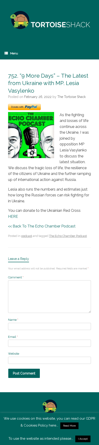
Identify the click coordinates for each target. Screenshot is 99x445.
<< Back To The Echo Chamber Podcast (42, 226)
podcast (26, 236)
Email (13, 337)
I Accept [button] (83, 438)
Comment (15, 277)
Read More (69, 425)
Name (13, 319)
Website (13, 353)
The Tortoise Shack (71, 97)
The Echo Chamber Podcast (68, 236)
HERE (13, 216)
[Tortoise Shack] (49, 20)
